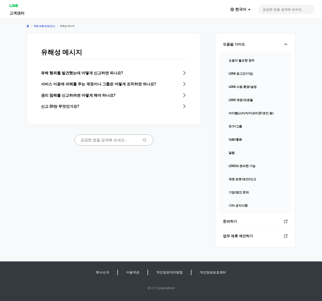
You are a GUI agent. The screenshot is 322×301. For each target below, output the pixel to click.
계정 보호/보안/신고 (44, 26)
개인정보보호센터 (213, 272)
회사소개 (102, 272)
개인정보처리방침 (169, 272)
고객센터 (17, 12)
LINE (13, 5)
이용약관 (132, 272)
